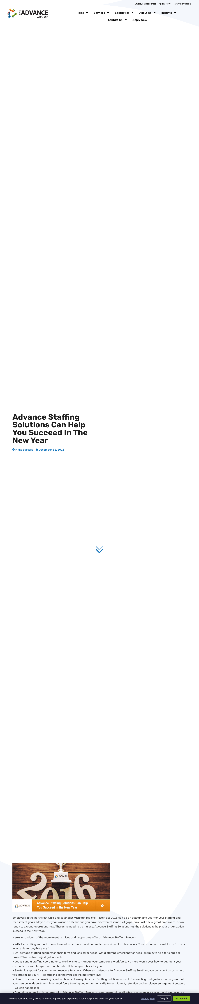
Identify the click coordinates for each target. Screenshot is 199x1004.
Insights (170, 13)
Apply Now (141, 20)
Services (103, 13)
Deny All (164, 998)
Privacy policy (148, 998)
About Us (149, 13)
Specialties (126, 13)
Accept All (181, 998)
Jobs (83, 13)
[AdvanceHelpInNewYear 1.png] (61, 911)
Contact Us (119, 20)
